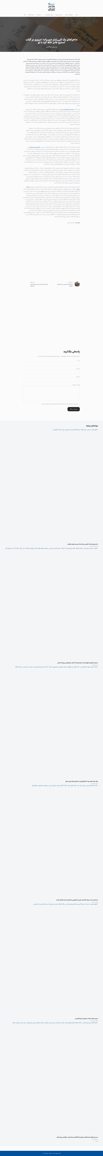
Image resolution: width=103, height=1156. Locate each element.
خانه (77, 14)
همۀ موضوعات (49, 14)
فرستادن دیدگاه (74, 409)
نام (78, 360)
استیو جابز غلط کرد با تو (67, 109)
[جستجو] (24, 14)
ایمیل (78, 368)
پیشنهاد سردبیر (69, 14)
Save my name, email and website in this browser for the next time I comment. (60, 404)
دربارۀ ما (39, 14)
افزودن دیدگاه (76, 385)
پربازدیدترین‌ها (58, 14)
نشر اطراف (31, 14)
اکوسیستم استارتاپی (34, 147)
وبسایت (78, 377)
